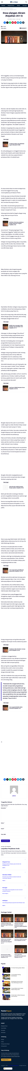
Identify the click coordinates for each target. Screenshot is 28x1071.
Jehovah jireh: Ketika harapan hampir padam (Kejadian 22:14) (16, 487)
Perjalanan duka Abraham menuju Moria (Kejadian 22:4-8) (17, 649)
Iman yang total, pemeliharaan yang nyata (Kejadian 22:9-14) (16, 570)
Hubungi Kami (4, 1046)
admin (14, 796)
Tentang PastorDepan (5, 1044)
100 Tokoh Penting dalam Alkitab (18, 968)
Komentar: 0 (23, 28)
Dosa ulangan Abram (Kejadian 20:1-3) (14, 14)
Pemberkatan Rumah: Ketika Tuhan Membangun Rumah (17, 982)
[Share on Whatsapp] (10, 22)
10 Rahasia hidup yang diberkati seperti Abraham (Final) (16, 144)
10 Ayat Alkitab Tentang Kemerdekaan (16, 975)
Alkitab (18, 5)
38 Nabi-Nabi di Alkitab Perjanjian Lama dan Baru (18, 995)
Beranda (3, 5)
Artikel (2, 1042)
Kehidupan (3, 1032)
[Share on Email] (12, 22)
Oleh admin (3, 28)
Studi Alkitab (3, 1028)
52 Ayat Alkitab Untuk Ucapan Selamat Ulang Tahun (17, 989)
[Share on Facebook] (5, 22)
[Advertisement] (14, 60)
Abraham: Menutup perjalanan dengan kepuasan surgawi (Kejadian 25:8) (16, 223)
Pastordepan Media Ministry (13, 1065)
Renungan (3, 1030)
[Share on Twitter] (7, 22)
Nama (2, 823)
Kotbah (2, 1039)
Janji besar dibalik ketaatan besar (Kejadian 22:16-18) (17, 388)
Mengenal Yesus (11, 5)
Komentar (3, 808)
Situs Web (3, 834)
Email (2, 828)
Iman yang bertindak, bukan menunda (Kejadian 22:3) (15, 707)
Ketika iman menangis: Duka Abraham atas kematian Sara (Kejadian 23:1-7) (16, 327)
